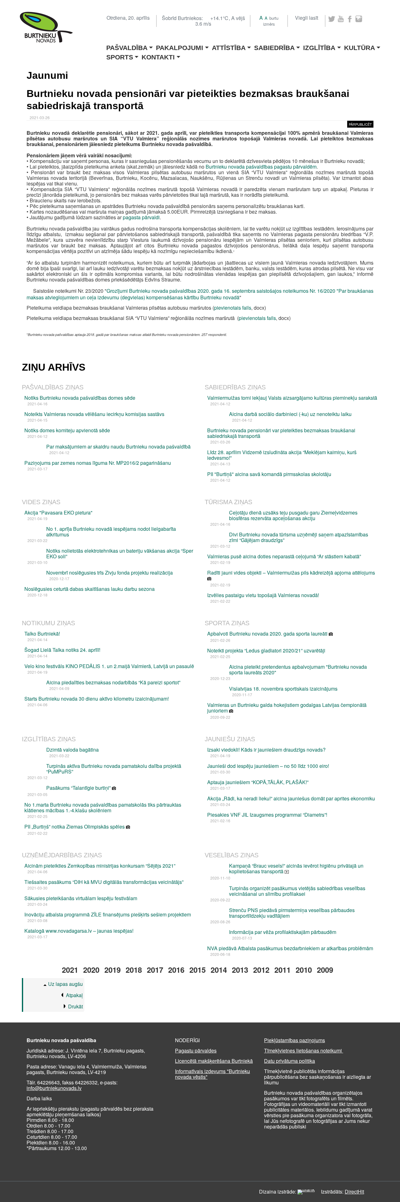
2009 (325, 969)
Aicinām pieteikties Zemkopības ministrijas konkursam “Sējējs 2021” (99, 865)
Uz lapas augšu (65, 983)
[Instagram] (359, 19)
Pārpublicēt (360, 124)
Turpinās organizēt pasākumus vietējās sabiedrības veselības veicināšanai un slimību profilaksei (297, 891)
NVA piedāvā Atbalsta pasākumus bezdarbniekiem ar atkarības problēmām (290, 948)
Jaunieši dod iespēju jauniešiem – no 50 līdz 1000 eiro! (268, 765)
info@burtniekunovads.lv (54, 1088)
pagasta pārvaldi (141, 217)
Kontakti (158, 55)
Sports (119, 55)
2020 (91, 969)
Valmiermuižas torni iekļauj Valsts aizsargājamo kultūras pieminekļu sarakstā (292, 397)
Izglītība (319, 46)
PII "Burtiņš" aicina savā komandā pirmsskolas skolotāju (269, 474)
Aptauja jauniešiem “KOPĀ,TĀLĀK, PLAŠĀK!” (257, 782)
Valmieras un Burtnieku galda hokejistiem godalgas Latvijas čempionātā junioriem (287, 707)
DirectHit (354, 1191)
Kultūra (359, 46)
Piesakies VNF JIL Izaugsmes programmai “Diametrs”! (267, 814)
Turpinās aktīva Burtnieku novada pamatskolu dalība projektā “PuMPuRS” (113, 768)
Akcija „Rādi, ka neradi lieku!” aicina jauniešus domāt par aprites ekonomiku (291, 798)
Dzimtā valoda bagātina (72, 749)
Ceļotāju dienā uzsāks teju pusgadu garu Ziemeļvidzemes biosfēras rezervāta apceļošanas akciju (293, 515)
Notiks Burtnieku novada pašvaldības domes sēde (79, 397)
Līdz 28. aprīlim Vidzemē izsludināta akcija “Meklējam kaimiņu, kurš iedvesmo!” (282, 455)
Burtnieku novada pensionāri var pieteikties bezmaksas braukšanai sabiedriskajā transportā (281, 433)
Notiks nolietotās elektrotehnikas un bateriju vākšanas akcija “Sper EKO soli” (119, 553)
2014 (219, 969)
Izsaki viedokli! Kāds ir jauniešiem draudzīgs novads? (266, 749)
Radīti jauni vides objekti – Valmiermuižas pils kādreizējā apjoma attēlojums (291, 572)
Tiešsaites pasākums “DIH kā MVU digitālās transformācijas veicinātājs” (103, 881)
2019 (112, 969)
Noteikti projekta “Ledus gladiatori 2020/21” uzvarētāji (266, 650)
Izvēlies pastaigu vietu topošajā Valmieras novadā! (263, 595)
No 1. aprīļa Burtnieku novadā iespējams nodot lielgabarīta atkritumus (111, 531)
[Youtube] (341, 19)
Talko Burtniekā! (42, 633)
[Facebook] (350, 19)
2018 (134, 969)
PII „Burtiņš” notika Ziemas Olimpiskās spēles (75, 826)
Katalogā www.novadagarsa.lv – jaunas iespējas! (78, 930)
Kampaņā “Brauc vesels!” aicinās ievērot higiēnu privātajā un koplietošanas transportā (296, 868)
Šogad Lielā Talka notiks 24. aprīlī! (62, 649)
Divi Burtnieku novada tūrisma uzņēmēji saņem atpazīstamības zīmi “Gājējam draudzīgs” (298, 537)
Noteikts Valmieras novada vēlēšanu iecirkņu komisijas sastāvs (94, 414)
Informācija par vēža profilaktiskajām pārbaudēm (282, 932)
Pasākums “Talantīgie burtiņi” (79, 787)
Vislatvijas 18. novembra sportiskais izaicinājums (283, 688)
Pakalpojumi (179, 46)
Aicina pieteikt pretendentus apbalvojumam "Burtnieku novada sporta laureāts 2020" (298, 669)
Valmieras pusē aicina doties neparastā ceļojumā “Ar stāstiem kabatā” (284, 556)
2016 (176, 969)
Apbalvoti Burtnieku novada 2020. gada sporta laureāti (268, 633)
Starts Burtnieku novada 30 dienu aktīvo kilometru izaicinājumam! (96, 698)
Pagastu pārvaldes (196, 1050)
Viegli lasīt (306, 17)
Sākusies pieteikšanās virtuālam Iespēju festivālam (80, 898)
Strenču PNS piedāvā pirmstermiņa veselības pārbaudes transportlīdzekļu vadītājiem (292, 912)
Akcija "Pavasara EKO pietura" (58, 512)
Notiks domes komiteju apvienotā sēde (67, 430)
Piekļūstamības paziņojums (294, 1040)
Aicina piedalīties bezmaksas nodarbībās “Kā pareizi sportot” (113, 682)
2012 (261, 969)
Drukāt (75, 1006)
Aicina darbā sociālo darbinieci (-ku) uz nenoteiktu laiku (290, 414)
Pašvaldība (127, 46)
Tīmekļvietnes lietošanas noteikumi (303, 1050)
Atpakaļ (74, 995)
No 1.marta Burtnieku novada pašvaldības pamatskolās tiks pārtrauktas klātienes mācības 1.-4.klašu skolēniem (102, 807)
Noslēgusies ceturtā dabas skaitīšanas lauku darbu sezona (89, 588)
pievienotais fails (232, 307)
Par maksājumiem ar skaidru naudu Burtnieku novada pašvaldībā (118, 446)
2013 (240, 969)
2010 (304, 969)
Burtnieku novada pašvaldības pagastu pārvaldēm (261, 166)
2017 (155, 969)
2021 (70, 969)
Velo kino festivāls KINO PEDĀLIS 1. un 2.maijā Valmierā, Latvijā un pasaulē (109, 666)
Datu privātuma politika (289, 1060)
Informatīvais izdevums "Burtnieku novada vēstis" (212, 1074)
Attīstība (229, 46)
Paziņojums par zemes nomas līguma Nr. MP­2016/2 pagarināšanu (97, 462)
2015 (197, 969)
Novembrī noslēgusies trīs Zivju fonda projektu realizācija (109, 572)
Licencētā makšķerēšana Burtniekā (214, 1060)
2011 (282, 969)
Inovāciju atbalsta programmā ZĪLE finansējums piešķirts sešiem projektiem (107, 914)
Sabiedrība (274, 46)
